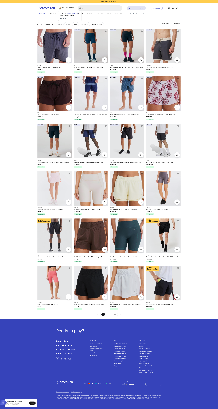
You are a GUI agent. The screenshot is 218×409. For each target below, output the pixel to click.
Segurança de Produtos (145, 370)
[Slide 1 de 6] (54, 46)
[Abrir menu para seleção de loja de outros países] (153, 384)
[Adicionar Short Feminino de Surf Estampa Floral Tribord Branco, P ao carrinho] (177, 107)
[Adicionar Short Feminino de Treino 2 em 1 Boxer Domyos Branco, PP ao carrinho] (141, 297)
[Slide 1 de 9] (127, 93)
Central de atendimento (120, 343)
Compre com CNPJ (65, 349)
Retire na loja (93, 355)
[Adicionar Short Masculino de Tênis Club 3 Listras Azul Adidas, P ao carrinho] (104, 155)
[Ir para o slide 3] (57, 62)
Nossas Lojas (152, 13)
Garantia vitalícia (143, 358)
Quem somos (142, 343)
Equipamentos (100, 13)
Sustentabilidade (143, 356)
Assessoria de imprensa (145, 351)
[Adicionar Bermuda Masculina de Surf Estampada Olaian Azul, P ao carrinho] (141, 107)
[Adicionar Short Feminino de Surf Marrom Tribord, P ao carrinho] (68, 107)
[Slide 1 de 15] (127, 46)
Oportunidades (119, 13)
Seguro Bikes (93, 346)
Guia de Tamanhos (95, 353)
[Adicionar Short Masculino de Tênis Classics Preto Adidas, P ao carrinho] (177, 155)
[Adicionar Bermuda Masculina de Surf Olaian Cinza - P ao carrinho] (68, 60)
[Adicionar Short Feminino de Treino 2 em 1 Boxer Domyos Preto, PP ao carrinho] (104, 297)
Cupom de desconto (119, 348)
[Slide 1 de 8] (163, 93)
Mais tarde (63, 18)
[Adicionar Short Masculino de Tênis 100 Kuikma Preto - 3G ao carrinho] (177, 297)
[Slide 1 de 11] (91, 93)
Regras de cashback (120, 356)
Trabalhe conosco (144, 363)
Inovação (141, 346)
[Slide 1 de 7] (163, 46)
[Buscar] (80, 8)
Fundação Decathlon (144, 348)
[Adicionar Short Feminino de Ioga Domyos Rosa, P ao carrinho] (68, 297)
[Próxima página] (118, 314)
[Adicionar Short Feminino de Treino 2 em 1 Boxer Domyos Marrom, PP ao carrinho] (104, 249)
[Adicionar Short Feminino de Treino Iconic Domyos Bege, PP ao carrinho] (104, 202)
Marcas (109, 13)
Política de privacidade (62, 392)
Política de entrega (76, 392)
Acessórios (90, 13)
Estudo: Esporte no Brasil (146, 372)
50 (115, 314)
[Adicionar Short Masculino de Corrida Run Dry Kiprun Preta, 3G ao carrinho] (68, 249)
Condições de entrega (120, 346)
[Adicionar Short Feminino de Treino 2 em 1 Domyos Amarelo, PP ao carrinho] (141, 202)
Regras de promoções (120, 358)
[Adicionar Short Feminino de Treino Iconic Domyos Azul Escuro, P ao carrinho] (141, 249)
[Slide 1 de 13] (91, 46)
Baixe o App (62, 341)
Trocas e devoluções (120, 353)
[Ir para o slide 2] (55, 62)
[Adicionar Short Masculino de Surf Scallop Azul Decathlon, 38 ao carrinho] (177, 60)
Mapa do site (117, 363)
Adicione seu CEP (66, 9)
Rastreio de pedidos (119, 351)
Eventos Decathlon (119, 361)
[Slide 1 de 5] (54, 93)
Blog (115, 366)
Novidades (53, 13)
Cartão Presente (64, 345)
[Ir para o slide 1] (53, 62)
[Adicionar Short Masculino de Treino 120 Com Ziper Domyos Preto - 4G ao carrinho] (141, 155)
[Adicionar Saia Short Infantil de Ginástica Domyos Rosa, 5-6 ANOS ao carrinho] (68, 202)
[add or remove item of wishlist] (70, 31)
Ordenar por (175, 23)
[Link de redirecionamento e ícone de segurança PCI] (126, 384)
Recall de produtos (144, 361)
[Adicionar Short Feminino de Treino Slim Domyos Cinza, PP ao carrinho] (177, 202)
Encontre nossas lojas (96, 343)
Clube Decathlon (134, 13)
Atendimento (143, 13)
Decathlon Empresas (144, 353)
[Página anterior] (99, 314)
